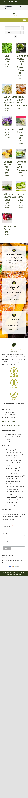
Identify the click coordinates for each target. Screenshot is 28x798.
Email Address (8, 526)
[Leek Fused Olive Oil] (21, 117)
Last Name (6, 541)
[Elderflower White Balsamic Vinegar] (7, 85)
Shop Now (14, 299)
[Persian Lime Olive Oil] (21, 182)
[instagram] (8, 505)
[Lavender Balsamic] (7, 117)
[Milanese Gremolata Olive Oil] (7, 182)
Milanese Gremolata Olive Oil (10, 198)
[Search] (5, 9)
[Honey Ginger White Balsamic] (21, 85)
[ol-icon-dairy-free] (14, 379)
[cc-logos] (14, 566)
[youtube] (11, 505)
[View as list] (15, 36)
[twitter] (5, 505)
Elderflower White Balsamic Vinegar (10, 101)
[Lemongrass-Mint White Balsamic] (21, 150)
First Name (6, 534)
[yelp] (14, 505)
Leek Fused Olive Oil (20, 133)
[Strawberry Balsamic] (7, 214)
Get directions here (8, 421)
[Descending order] (22, 28)
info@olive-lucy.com (13, 425)
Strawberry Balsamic (10, 228)
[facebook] (3, 505)
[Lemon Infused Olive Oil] (7, 150)
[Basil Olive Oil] (7, 44)
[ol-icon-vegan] (14, 391)
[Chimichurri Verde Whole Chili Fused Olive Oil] (21, 44)
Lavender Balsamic (9, 130)
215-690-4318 (13, 1)
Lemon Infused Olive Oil (8, 166)
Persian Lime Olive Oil (21, 198)
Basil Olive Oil (7, 58)
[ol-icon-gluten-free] (14, 367)
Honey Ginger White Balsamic (22, 101)
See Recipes (14, 329)
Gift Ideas (14, 267)
